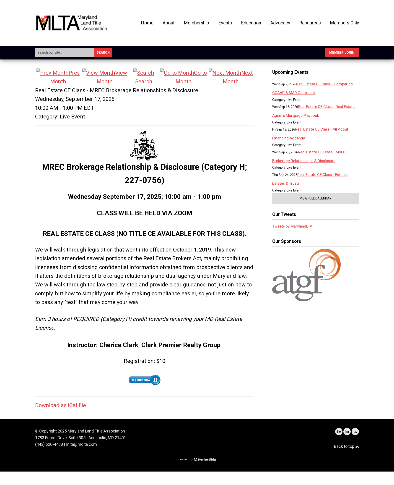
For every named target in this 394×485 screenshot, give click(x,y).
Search (103, 53)
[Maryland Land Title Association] (71, 29)
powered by (186, 459)
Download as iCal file (60, 405)
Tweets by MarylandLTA (292, 226)
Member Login (341, 53)
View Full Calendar (316, 198)
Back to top (344, 446)
